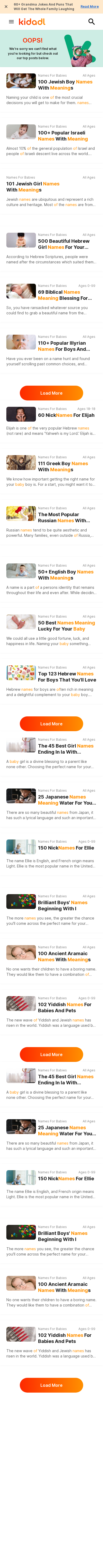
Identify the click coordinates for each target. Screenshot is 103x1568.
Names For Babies (52, 75)
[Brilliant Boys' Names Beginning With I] (21, 901)
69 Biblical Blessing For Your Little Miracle (63, 295)
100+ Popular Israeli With (63, 136)
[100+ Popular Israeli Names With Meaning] (21, 131)
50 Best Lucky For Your (66, 626)
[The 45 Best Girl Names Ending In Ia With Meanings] (21, 745)
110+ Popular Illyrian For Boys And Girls (62, 346)
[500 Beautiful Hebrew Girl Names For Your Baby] (21, 240)
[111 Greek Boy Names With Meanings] (21, 462)
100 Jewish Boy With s (65, 85)
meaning (85, 689)
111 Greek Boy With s (63, 466)
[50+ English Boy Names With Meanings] (21, 570)
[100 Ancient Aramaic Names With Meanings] (21, 952)
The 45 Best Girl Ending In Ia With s (65, 749)
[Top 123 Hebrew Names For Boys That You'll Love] (21, 672)
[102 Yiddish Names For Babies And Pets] (21, 1003)
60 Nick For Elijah (66, 415)
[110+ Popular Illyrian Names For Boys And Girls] (21, 342)
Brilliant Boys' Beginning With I (62, 905)
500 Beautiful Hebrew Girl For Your (64, 244)
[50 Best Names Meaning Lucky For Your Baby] (21, 621)
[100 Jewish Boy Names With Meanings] (21, 80)
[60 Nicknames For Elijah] (21, 414)
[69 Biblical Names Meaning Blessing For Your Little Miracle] (21, 291)
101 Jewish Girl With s (32, 187)
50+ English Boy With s (65, 575)
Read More (90, 6)
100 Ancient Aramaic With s (64, 956)
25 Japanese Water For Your (66, 800)
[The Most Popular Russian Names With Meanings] (21, 513)
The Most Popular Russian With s (62, 518)
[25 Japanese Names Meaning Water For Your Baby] (21, 795)
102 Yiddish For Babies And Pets (65, 1007)
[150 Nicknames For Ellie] (21, 846)
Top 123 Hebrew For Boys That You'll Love (67, 677)
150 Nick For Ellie (66, 848)
